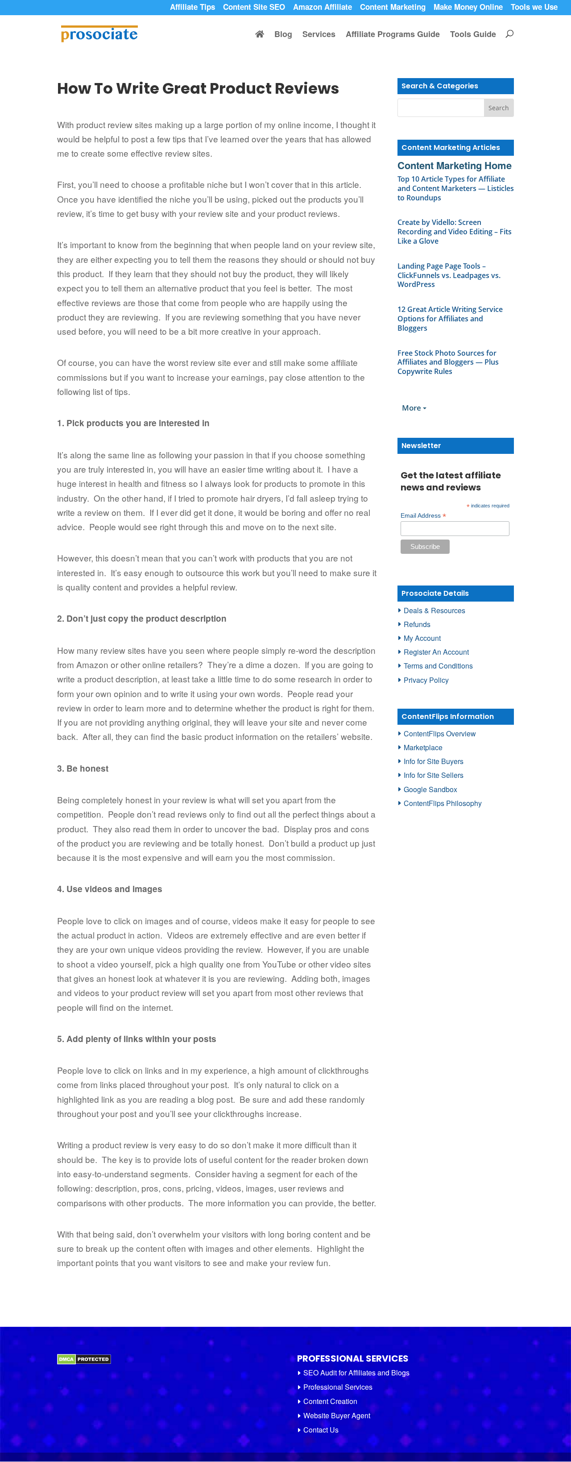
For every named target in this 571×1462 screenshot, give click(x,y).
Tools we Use (534, 8)
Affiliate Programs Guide (393, 35)
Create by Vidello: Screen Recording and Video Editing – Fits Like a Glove (454, 231)
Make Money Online (468, 8)
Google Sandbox (430, 789)
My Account (422, 638)
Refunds (417, 624)
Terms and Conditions (438, 665)
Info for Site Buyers (433, 761)
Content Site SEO (254, 8)
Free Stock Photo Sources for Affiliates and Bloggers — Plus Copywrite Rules (448, 362)
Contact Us (321, 1430)
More (412, 408)
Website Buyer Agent (336, 1415)
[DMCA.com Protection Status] (84, 1362)
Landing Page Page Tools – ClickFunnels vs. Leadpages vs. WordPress (449, 275)
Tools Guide (473, 35)
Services (318, 35)
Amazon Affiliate (322, 8)
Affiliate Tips (192, 8)
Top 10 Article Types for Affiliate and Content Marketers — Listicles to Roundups (455, 188)
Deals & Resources (434, 610)
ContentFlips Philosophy (443, 803)
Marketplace (423, 747)
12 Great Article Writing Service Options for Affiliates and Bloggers (450, 318)
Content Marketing (393, 8)
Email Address (423, 515)
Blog (283, 35)
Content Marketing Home (454, 165)
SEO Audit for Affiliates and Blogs (356, 1372)
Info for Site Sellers (433, 775)
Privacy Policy (426, 680)
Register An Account (436, 652)
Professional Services (337, 1387)
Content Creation (330, 1401)
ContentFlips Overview (440, 733)
